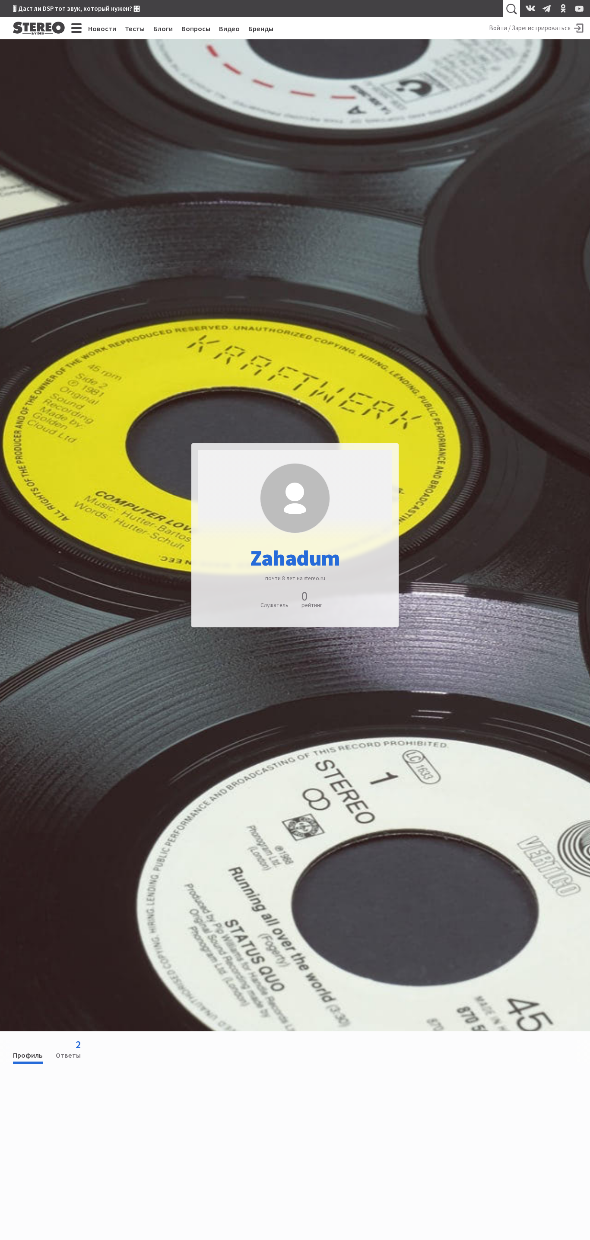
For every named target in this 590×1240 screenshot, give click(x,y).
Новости (102, 28)
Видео (229, 28)
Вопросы (195, 28)
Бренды (260, 28)
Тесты (135, 28)
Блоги (163, 28)
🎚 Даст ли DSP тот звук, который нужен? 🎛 (76, 8)
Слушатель (274, 605)
